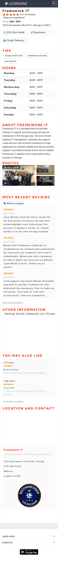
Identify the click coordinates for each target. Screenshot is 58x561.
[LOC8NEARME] (15, 3)
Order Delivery (15, 40)
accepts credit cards (13, 55)
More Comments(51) (12, 302)
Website (8, 471)
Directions (39, 32)
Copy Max (9, 388)
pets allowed (10, 61)
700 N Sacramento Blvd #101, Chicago (24, 461)
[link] (18, 175)
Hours (5, 21)
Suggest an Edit (12, 476)
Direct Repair (11, 369)
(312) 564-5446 (14, 32)
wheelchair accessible (37, 55)
